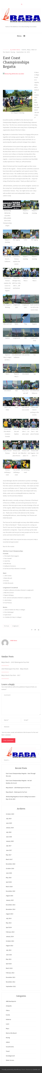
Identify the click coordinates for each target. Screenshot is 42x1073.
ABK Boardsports (11, 1001)
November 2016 (10, 864)
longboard (15, 626)
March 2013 (9, 968)
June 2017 (9, 850)
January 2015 (10, 900)
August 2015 (9, 896)
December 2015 (10, 891)
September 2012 (11, 986)
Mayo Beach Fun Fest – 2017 (10, 675)
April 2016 (9, 882)
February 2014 (10, 932)
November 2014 (10, 909)
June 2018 (9, 837)
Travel (7, 1051)
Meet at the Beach (11, 1033)
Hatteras (8, 1019)
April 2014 (9, 927)
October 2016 (10, 868)
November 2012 (10, 982)
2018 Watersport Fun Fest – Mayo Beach (14, 669)
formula (6, 626)
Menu (19, 36)
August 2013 (9, 945)
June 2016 (9, 873)
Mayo (28, 49)
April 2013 (9, 964)
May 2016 (8, 877)
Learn (7, 1024)
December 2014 (10, 905)
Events (24, 49)
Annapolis (9, 1006)
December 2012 (10, 977)
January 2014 (10, 936)
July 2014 (8, 918)
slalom (8, 1042)
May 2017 (8, 855)
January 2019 (10, 828)
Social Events (10, 1047)
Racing (13, 52)
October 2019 (10, 814)
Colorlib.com (36, 1069)
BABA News (16, 49)
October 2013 (10, 941)
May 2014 (8, 923)
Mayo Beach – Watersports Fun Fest (16, 792)
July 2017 (8, 846)
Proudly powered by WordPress (11, 1069)
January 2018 (10, 841)
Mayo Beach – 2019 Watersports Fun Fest (15, 662)
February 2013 (10, 973)
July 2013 (8, 950)
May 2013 (8, 959)
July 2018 (8, 832)
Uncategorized (10, 1056)
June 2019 (9, 823)
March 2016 (9, 886)
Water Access (10, 1060)
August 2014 (9, 914)
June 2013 (9, 955)
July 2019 (8, 818)
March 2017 (9, 859)
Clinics (8, 1010)
